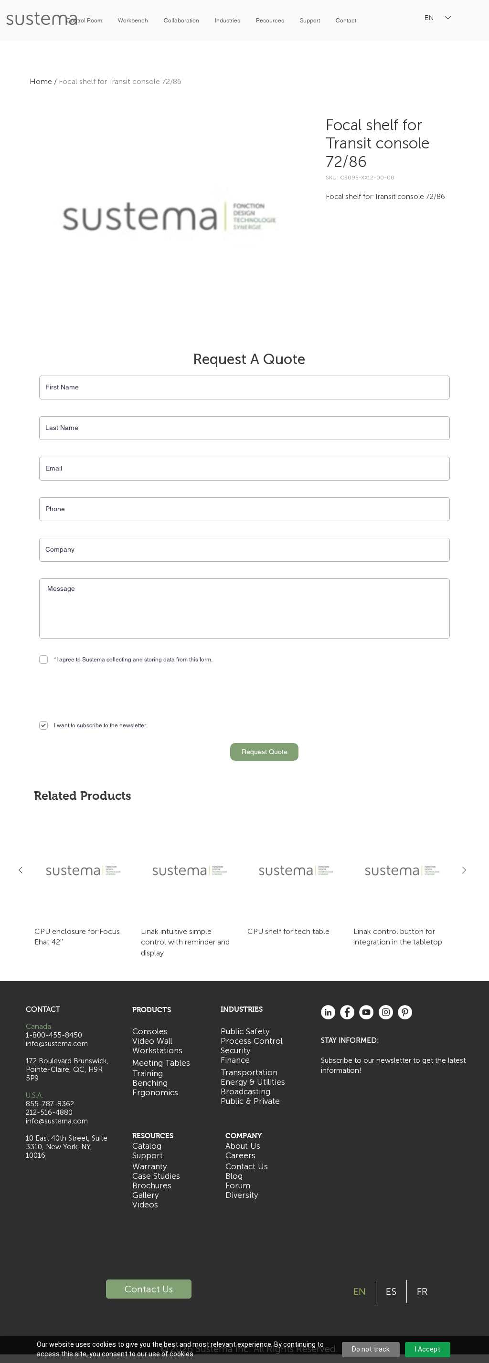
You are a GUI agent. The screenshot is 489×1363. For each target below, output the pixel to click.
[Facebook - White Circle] (347, 1012)
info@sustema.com (57, 1121)
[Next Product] (464, 870)
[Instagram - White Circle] (386, 1012)
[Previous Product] (20, 870)
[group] (242, 890)
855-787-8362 (50, 1104)
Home (41, 81)
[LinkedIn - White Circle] (328, 1012)
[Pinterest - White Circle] (405, 1012)
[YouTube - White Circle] (366, 1012)
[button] (84, 20)
